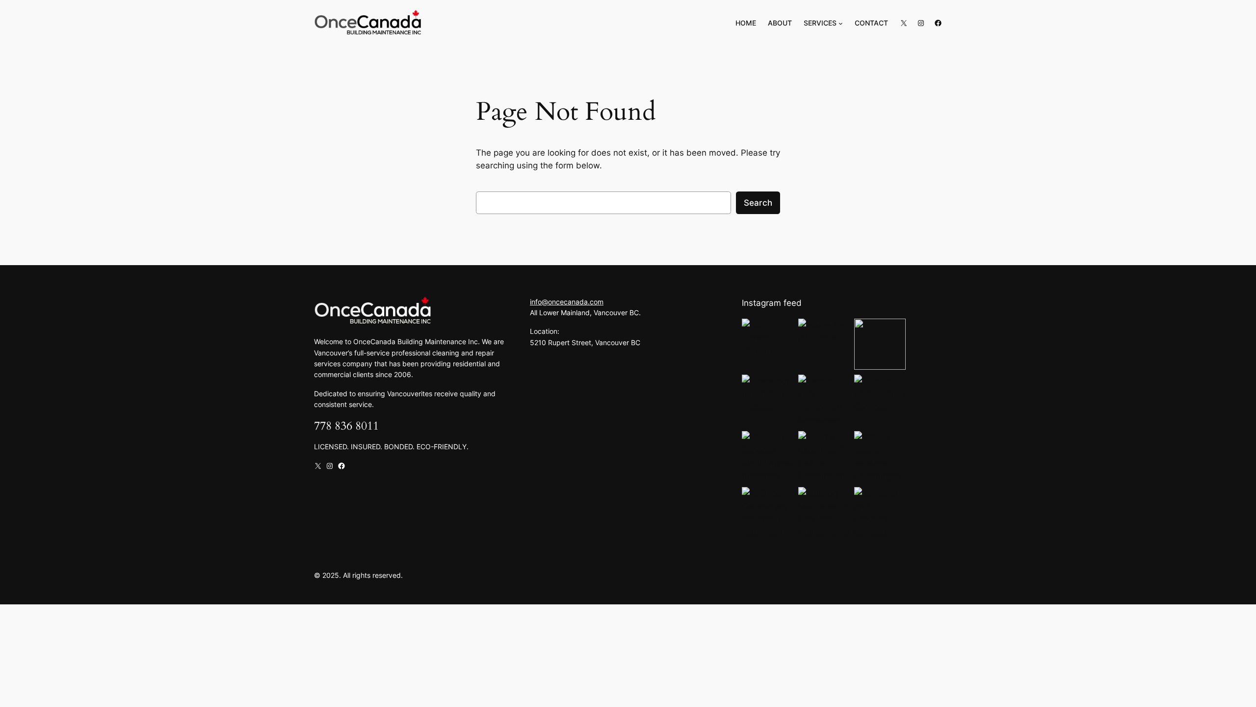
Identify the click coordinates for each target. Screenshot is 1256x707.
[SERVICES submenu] (840, 23)
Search (758, 203)
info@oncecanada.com (566, 302)
